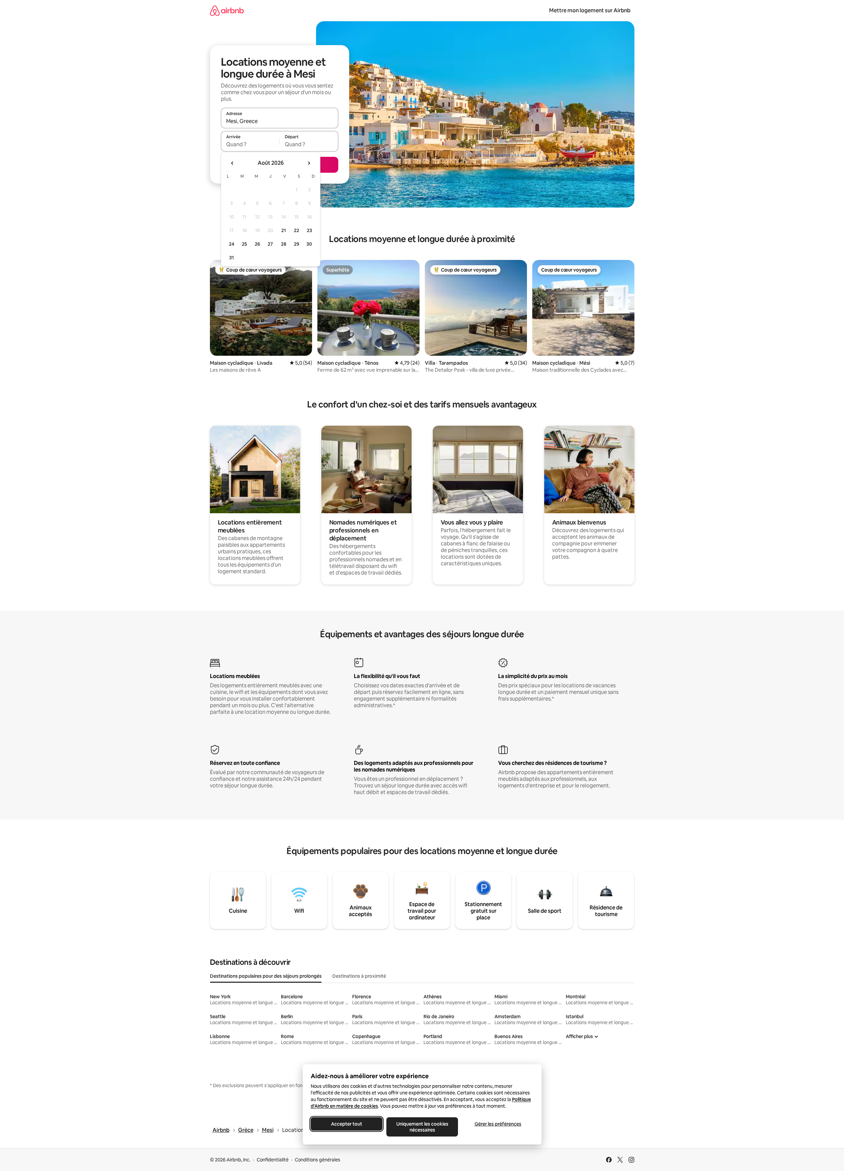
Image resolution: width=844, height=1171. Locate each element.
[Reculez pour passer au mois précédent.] (232, 163)
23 (309, 230)
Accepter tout (346, 1124)
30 (309, 244)
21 (283, 230)
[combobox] (279, 121)
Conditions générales (317, 1160)
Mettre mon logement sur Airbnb (589, 10)
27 (270, 244)
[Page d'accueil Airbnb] (227, 10)
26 (257, 244)
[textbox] (250, 144)
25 (244, 244)
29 (296, 244)
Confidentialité (273, 1160)
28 (283, 244)
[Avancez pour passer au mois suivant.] (309, 163)
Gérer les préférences (497, 1124)
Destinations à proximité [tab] (359, 976)
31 (231, 258)
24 (231, 244)
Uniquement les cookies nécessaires (422, 1127)
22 (296, 230)
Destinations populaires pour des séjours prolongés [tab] (266, 976)
